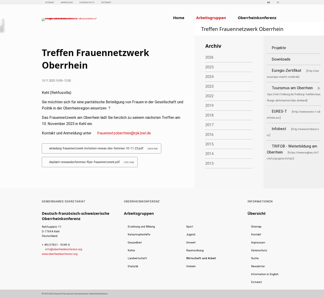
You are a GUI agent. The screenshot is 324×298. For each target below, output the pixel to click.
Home (178, 17)
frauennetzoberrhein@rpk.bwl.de (124, 133)
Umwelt (191, 242)
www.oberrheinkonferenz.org (59, 254)
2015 (209, 144)
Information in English (264, 274)
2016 (209, 134)
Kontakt (256, 234)
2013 (209, 163)
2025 (209, 67)
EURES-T (279, 111)
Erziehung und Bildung (141, 226)
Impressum (67, 2)
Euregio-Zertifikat (286, 70)
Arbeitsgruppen (211, 17)
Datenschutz (87, 2)
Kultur (131, 250)
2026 (209, 57)
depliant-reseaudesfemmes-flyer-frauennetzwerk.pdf (91, 162)
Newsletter (258, 266)
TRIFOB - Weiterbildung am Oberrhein (292, 149)
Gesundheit (135, 242)
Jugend (190, 234)
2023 (209, 86)
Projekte (279, 48)
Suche (255, 258)
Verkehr (191, 266)
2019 (209, 105)
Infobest (279, 129)
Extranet (106, 2)
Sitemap (49, 2)
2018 (209, 115)
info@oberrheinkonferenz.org (63, 249)
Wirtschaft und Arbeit (201, 258)
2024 (209, 76)
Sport (189, 226)
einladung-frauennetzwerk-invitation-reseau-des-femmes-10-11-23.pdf (103, 148)
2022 (209, 96)
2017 (209, 125)
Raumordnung (195, 250)
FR (278, 2)
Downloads (281, 59)
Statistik (133, 266)
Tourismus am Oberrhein (292, 88)
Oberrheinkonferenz (257, 17)
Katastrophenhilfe (139, 234)
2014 (209, 153)
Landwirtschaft (137, 258)
